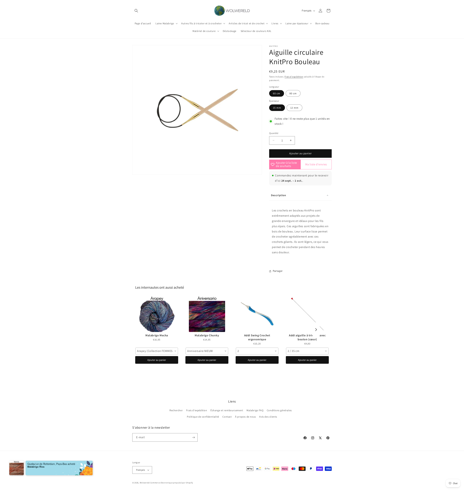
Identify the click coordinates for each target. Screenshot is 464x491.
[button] (136, 11)
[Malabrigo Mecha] (156, 314)
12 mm (294, 107)
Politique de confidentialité (203, 416)
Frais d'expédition (294, 76)
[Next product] (316, 329)
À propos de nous (245, 416)
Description (278, 195)
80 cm (293, 93)
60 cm (276, 93)
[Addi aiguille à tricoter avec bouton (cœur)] (307, 314)
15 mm (277, 107)
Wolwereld (145, 482)
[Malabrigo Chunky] (207, 314)
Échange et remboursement (226, 410)
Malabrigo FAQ (254, 410)
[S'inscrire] (193, 437)
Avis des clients (268, 416)
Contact (227, 416)
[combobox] (156, 351)
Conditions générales (279, 410)
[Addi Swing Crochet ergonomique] (257, 314)
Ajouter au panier (156, 360)
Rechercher (176, 410)
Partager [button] (278, 271)
